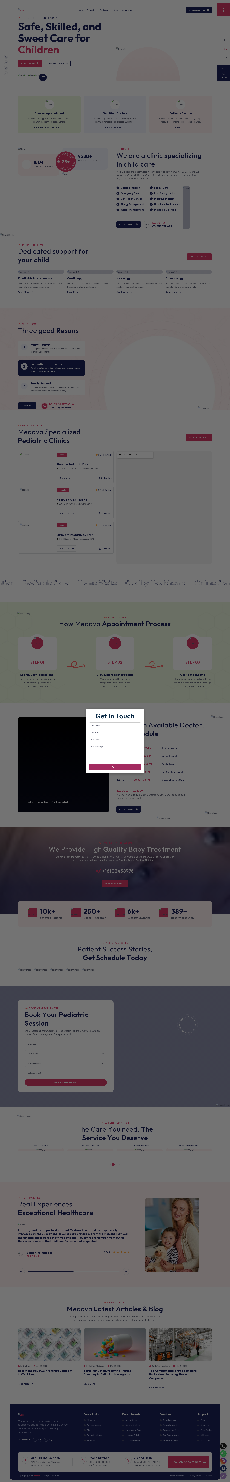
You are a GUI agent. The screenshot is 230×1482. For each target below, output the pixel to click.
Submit (115, 767)
